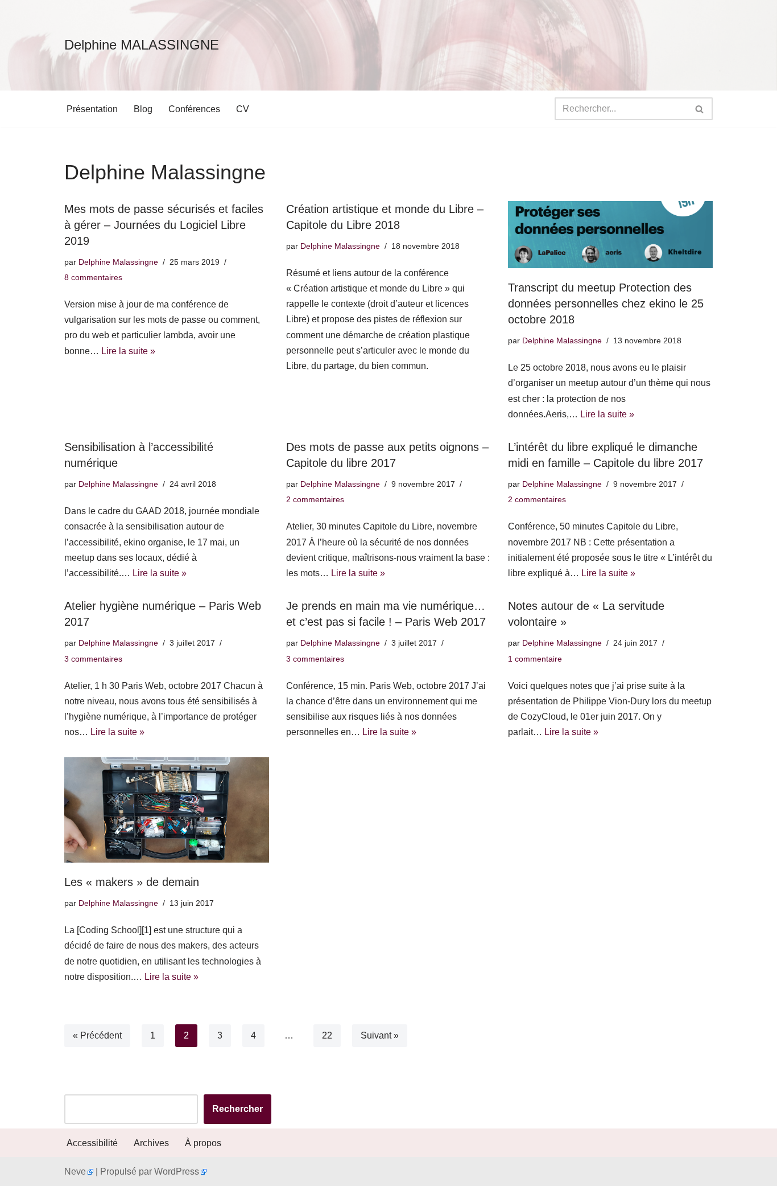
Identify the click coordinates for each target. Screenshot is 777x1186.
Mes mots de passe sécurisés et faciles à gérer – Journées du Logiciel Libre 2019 (163, 225)
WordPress (176, 1171)
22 (327, 1035)
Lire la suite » (128, 351)
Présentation (92, 109)
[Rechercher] (700, 108)
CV (242, 109)
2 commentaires (315, 499)
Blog (143, 109)
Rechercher (237, 1109)
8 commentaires (93, 277)
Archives (151, 1143)
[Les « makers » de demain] (166, 810)
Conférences (194, 109)
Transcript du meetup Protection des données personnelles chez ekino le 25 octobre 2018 (606, 303)
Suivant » (380, 1035)
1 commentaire (535, 658)
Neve (75, 1171)
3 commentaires (93, 658)
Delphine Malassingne (118, 261)
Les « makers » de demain (131, 882)
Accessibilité (92, 1143)
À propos (203, 1143)
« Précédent (97, 1035)
